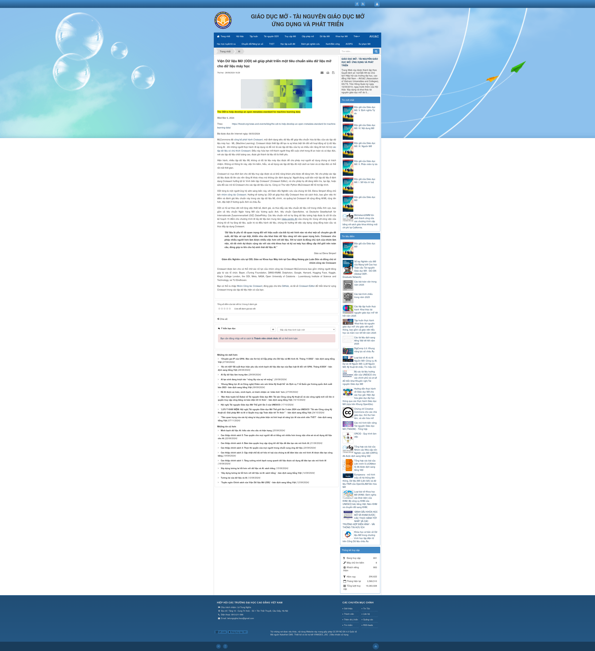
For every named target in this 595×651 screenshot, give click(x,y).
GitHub (285, 285)
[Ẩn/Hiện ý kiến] (273, 329)
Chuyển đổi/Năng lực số (252, 43)
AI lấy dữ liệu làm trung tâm (234, 374)
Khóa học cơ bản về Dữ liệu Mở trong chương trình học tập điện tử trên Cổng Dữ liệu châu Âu (360, 536)
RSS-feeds (368, 625)
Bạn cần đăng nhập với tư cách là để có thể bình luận (259, 338)
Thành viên (349, 613)
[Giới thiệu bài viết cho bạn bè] (322, 72)
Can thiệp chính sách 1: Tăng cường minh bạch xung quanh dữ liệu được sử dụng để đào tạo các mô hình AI (273, 460)
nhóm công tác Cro (230, 194)
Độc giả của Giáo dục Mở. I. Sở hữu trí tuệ (364, 180)
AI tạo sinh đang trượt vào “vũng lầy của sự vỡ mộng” (247, 379)
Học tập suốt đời (287, 43)
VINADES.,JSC (321, 634)
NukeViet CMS (286, 634)
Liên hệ (366, 613)
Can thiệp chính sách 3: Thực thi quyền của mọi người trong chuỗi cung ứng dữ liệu (262, 447)
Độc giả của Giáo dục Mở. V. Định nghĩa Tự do (364, 110)
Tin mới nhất (348, 99)
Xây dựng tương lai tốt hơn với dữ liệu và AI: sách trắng (248, 468)
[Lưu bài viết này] (333, 72)
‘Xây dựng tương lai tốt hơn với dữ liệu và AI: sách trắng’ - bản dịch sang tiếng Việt (261, 472)
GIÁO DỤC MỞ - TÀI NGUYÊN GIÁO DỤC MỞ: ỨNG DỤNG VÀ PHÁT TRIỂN (360, 62)
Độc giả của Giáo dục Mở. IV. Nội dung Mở (364, 126)
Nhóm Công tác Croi (247, 285)
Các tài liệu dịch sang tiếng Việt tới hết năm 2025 (364, 340)
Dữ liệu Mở (325, 36)
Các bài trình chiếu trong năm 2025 (363, 295)
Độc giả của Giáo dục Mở (364, 198)
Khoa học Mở (342, 36)
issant (243, 194)
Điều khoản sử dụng (339, 634)
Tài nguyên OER (271, 36)
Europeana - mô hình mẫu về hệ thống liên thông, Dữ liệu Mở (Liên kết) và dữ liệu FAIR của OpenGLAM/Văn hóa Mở (360, 480)
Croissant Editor (307, 285)
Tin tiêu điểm (348, 236)
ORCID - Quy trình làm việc (365, 435)
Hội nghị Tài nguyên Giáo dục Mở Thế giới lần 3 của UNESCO (250, 404)
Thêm (356, 36)
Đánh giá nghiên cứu (310, 43)
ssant (259, 285)
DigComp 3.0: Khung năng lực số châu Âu (364, 350)
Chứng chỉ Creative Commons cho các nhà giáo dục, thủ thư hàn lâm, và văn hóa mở (365, 413)
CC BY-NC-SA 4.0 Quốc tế (345, 631)
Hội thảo (240, 36)
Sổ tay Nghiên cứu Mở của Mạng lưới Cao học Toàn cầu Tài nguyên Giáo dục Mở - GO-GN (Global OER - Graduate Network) (360, 269)
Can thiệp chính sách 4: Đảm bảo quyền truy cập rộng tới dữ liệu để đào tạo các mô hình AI (265, 443)
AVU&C (374, 36)
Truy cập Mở (290, 36)
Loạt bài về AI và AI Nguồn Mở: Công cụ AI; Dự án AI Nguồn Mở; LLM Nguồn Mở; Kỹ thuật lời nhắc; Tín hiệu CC (360, 362)
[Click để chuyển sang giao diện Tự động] (218, 646)
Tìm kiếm (348, 625)
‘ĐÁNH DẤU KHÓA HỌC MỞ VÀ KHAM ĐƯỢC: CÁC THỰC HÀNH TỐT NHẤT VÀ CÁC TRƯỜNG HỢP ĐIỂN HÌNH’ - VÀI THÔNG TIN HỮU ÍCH (360, 519)
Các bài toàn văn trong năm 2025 (365, 283)
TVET (271, 43)
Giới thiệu (348, 608)
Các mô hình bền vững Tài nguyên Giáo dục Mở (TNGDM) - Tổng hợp (360, 425)
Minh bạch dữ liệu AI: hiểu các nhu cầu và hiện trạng (246, 430)
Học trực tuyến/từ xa (226, 43)
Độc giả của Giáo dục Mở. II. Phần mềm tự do (365, 162)
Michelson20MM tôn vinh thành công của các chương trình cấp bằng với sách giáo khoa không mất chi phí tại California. (360, 221)
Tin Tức (366, 608)
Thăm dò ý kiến (351, 619)
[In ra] (328, 72)
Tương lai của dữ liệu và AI (234, 477)
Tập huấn (254, 36)
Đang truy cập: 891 (238, 632)
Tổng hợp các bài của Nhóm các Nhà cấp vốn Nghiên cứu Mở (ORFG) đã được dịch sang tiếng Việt (360, 451)
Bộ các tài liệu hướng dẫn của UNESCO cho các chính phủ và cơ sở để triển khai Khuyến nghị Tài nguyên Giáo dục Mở (360, 377)
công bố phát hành (243, 139)
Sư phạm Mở (364, 43)
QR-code (222, 632)
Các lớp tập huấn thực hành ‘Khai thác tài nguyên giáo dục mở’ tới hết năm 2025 (360, 311)
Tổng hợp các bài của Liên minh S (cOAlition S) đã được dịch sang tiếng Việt (365, 465)
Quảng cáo (368, 619)
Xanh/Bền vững (333, 43)
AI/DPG (349, 43)
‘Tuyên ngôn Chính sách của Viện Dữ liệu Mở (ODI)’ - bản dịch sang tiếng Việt (258, 482)
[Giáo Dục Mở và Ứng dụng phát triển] (223, 19)
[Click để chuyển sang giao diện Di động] (225, 646)
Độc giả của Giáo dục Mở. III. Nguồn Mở (364, 144)
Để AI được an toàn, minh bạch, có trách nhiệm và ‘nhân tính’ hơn (253, 391)
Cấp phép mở (308, 36)
